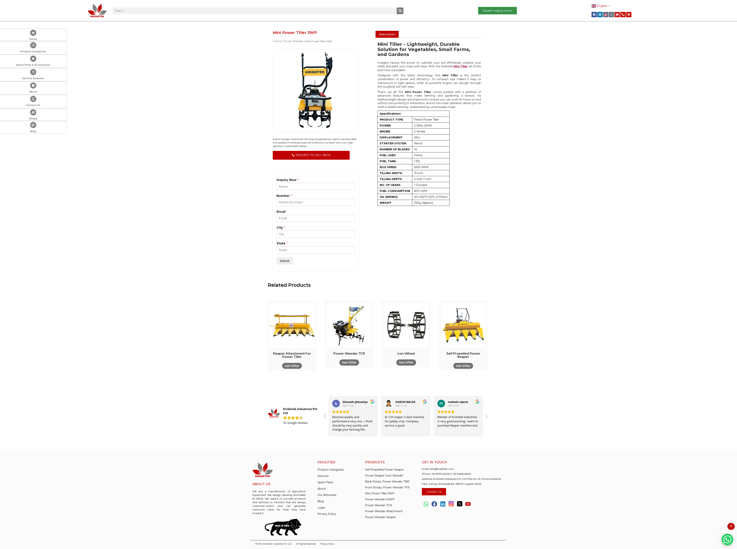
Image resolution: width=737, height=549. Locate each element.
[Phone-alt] (623, 14)
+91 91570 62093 (440, 473)
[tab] (387, 34)
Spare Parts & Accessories (33, 64)
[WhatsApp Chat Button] (727, 539)
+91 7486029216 (461, 473)
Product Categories (33, 51)
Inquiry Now (288, 180)
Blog (33, 131)
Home (33, 39)
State (282, 243)
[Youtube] (617, 14)
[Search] (400, 10)
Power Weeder (293, 41)
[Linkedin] (600, 14)
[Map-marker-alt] (628, 14)
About (33, 91)
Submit (285, 261)
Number (284, 196)
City (281, 227)
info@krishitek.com (442, 468)
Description (387, 34)
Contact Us (33, 105)
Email (281, 212)
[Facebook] (594, 14)
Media (33, 118)
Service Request (33, 78)
